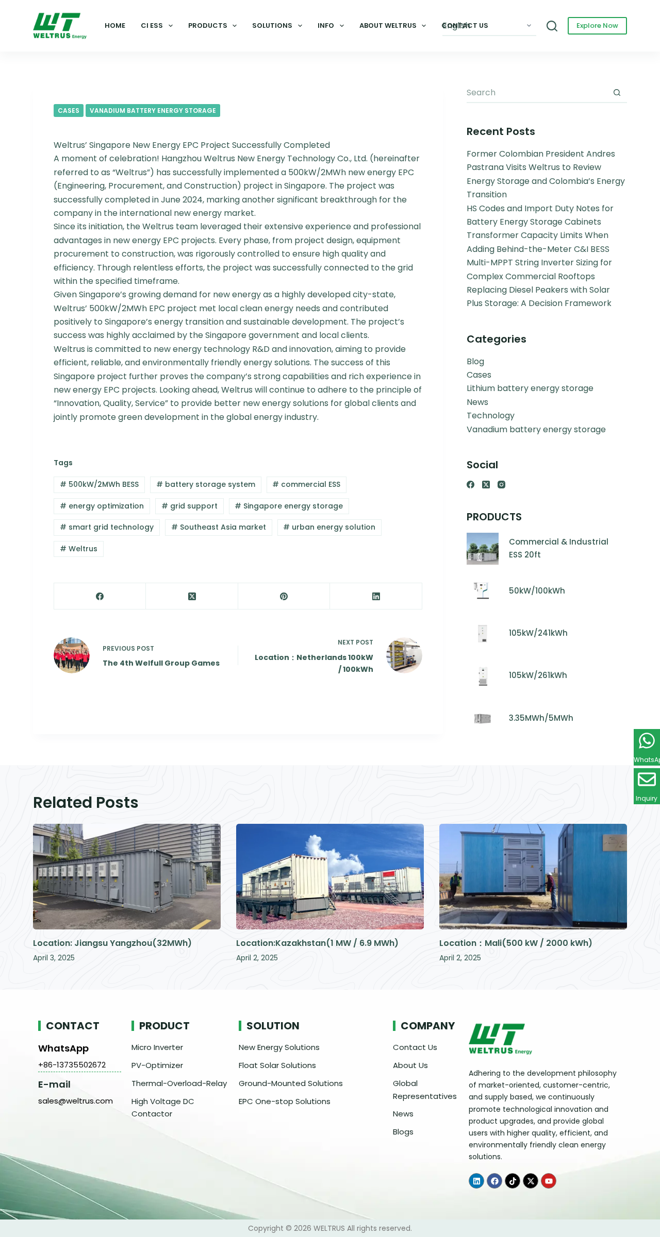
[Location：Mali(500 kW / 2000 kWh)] (533, 876)
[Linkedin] (476, 1181)
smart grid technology (107, 527)
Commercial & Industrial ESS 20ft (558, 548)
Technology (491, 415)
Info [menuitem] (326, 25)
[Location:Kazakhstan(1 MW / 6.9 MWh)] (330, 876)
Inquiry (646, 798)
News (477, 402)
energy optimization (102, 506)
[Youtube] (548, 1181)
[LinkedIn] (376, 596)
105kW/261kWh (538, 675)
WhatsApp (63, 1048)
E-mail (54, 1084)
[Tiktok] (512, 1181)
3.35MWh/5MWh (541, 718)
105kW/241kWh (538, 633)
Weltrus (78, 549)
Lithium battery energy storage (530, 388)
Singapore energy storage (289, 506)
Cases (68, 110)
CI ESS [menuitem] (152, 25)
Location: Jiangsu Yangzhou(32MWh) (112, 943)
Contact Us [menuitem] (464, 25)
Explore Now (597, 25)
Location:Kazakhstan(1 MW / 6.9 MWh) (317, 943)
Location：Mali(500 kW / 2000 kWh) (515, 943)
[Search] (552, 26)
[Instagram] (501, 484)
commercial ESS (306, 484)
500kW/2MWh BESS (99, 484)
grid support (189, 506)
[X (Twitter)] (192, 596)
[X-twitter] (530, 1181)
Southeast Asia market (218, 527)
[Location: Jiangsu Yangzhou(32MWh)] (127, 876)
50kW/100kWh (537, 590)
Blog (475, 361)
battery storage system (205, 484)
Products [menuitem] (207, 25)
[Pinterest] (284, 596)
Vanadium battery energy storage (153, 110)
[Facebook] (100, 596)
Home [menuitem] (115, 25)
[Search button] (616, 92)
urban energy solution (329, 527)
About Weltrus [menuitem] (388, 25)
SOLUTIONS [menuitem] (272, 25)
